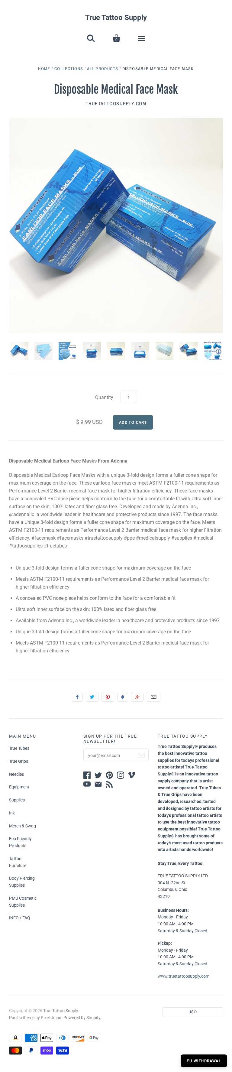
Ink (12, 812)
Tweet (92, 697)
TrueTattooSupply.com (116, 103)
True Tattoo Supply (116, 17)
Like (77, 697)
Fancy (122, 697)
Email (153, 697)
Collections (68, 68)
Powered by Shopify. (82, 1017)
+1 (137, 697)
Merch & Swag (22, 825)
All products (102, 68)
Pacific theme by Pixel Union (35, 1017)
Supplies (17, 800)
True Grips (18, 761)
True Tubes (19, 748)
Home (44, 68)
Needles (16, 774)
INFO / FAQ (19, 917)
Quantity (104, 397)
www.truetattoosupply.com (183, 976)
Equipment (19, 787)
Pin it (108, 697)
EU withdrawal (204, 1061)
